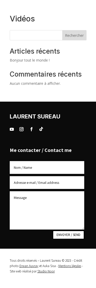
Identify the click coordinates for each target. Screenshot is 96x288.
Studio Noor (46, 271)
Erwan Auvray (28, 266)
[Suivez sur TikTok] (41, 129)
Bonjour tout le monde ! (30, 60)
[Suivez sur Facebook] (31, 129)
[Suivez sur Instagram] (21, 129)
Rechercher (74, 35)
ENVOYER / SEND (68, 235)
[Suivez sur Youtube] (12, 129)
